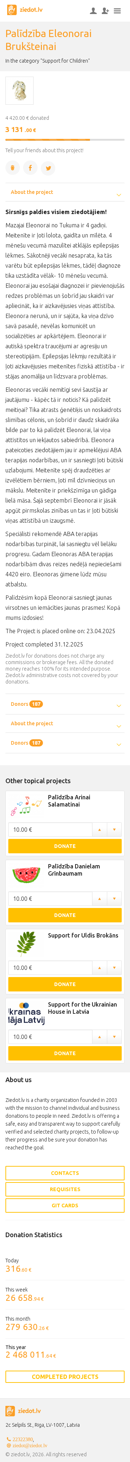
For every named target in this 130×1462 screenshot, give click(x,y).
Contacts (65, 1173)
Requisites (65, 1189)
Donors (25, 704)
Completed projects (65, 1377)
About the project (32, 192)
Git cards (65, 1205)
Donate (65, 846)
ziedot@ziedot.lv (30, 1445)
